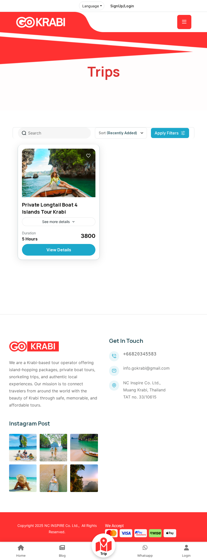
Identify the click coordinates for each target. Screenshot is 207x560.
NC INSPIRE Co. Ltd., (62, 525)
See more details (56, 221)
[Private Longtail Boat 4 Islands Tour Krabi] (58, 173)
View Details (58, 249)
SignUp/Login (122, 6)
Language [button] (90, 6)
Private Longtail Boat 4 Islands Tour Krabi (49, 208)
